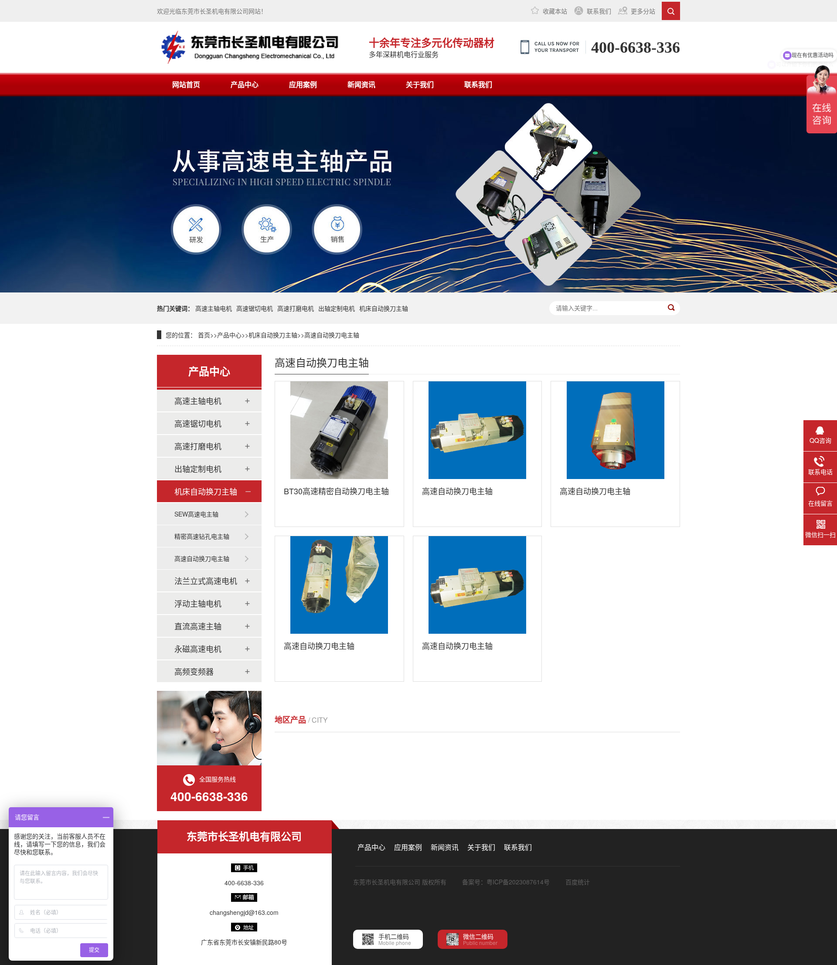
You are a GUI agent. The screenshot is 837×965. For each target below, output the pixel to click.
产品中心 (245, 84)
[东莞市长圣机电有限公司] (256, 47)
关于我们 (420, 84)
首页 (204, 334)
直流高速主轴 (197, 626)
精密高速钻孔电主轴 (201, 536)
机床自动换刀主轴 (383, 308)
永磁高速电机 (197, 648)
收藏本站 (555, 11)
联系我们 (599, 11)
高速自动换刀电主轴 (331, 334)
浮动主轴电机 (197, 603)
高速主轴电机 (213, 308)
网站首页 (186, 84)
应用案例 (303, 84)
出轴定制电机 (336, 308)
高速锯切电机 (254, 308)
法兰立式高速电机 (205, 580)
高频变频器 (194, 671)
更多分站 (643, 11)
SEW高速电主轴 (196, 514)
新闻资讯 (361, 84)
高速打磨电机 (295, 308)
